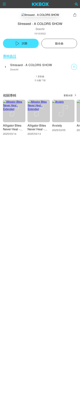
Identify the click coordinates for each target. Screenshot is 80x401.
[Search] (76, 4)
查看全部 (68, 95)
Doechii (40, 29)
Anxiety (57, 125)
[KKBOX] (40, 4)
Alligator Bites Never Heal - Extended (12, 129)
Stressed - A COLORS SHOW (31, 65)
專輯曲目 (9, 56)
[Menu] (4, 4)
